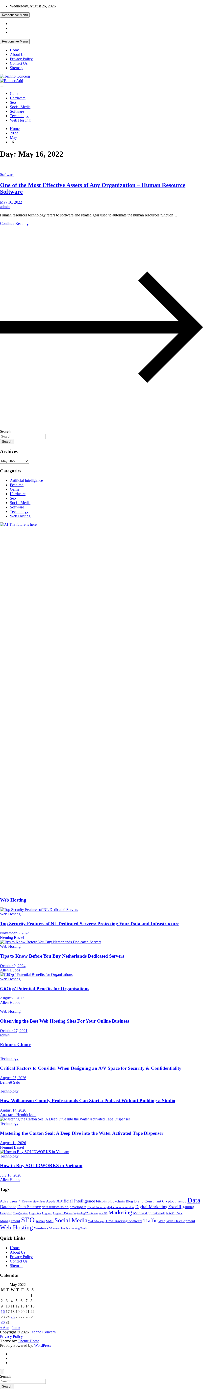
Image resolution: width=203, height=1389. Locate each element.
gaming (188, 1207)
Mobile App (142, 1213)
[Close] (2, 1371)
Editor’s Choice (15, 1044)
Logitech (47, 1213)
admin (5, 207)
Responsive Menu (15, 15)
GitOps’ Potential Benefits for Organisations (44, 988)
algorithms (39, 1201)
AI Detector (25, 1201)
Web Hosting (20, 120)
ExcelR (174, 1206)
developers (78, 1207)
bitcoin (101, 1201)
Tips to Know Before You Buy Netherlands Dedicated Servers (62, 956)
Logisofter (35, 1213)
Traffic (150, 1220)
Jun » (16, 1328)
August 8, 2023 (12, 998)
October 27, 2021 (13, 1031)
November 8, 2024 (14, 933)
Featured (17, 485)
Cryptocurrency (174, 1201)
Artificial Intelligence (26, 480)
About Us (17, 54)
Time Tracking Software (123, 1221)
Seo (13, 102)
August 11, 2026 (13, 1143)
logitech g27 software (86, 1213)
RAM (170, 1213)
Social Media (20, 107)
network (158, 1213)
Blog (129, 1201)
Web (161, 1221)
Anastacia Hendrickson (18, 1115)
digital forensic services (120, 1207)
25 (13, 1317)
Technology (19, 116)
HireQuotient (20, 1213)
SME (49, 1221)
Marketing (120, 1212)
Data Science (29, 1206)
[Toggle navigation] (2, 86)
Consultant (153, 1201)
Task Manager (96, 1221)
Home (15, 50)
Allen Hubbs (10, 970)
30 (3, 1322)
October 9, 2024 (12, 966)
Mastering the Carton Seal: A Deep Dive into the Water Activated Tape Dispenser (81, 1133)
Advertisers (9, 1201)
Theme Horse (28, 1341)
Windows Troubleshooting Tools (68, 1228)
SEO (28, 1220)
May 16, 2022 (11, 202)
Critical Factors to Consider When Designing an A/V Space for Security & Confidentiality (90, 1068)
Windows (41, 1228)
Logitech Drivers (63, 1213)
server (40, 1221)
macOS (103, 1213)
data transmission (55, 1207)
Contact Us (18, 63)
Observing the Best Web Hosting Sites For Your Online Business (64, 1021)
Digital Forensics (96, 1207)
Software (17, 111)
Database (8, 1206)
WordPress (42, 1345)
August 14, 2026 (13, 1110)
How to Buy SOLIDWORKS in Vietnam (41, 1165)
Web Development (180, 1221)
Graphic (6, 1213)
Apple (50, 1201)
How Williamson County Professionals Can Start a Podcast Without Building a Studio (87, 1100)
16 (3, 1311)
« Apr (4, 1328)
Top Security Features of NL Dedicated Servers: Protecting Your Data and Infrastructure (89, 923)
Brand (139, 1201)
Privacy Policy (21, 59)
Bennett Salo (10, 1082)
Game (14, 93)
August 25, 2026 (13, 1078)
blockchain (116, 1201)
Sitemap (16, 68)
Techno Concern (43, 1332)
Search (5, 431)
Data (193, 1200)
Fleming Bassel (12, 937)
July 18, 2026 (10, 1175)
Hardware (17, 98)
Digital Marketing (151, 1206)
